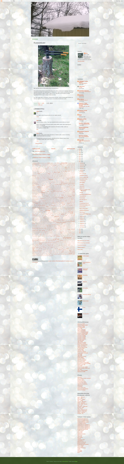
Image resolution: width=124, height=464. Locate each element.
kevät (42, 191)
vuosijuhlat (33, 254)
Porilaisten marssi (72, 220)
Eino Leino (68, 172)
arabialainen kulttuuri (35, 166)
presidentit (73, 221)
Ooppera (52, 215)
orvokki (68, 215)
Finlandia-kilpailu (83, 180)
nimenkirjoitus (45, 213)
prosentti (46, 222)
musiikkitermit (58, 210)
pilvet (41, 220)
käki (39, 198)
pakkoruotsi (49, 216)
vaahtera (67, 248)
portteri (38, 221)
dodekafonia (46, 172)
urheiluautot (37, 248)
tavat (33, 241)
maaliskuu (59, 204)
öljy (49, 255)
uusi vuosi (56, 248)
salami (54, 230)
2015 (80, 154)
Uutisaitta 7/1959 (81, 350)
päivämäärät (53, 224)
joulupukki (44, 184)
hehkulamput (34, 178)
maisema (43, 205)
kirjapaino (47, 192)
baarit (74, 167)
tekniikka (57, 241)
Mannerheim (53, 205)
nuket (74, 213)
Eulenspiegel (46, 174)
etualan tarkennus (37, 174)
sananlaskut (69, 230)
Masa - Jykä (80, 405)
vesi (37, 252)
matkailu (47, 206)
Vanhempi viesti (71, 148)
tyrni (68, 246)
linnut (39, 202)
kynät (33, 198)
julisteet (66, 184)
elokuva (38, 173)
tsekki (52, 245)
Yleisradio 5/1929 (81, 340)
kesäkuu (67, 190)
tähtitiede (40, 247)
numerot (33, 214)
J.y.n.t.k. (36, 4)
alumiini (36, 165)
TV (59, 246)
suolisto (74, 236)
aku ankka (42, 164)
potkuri (58, 221)
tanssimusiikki (57, 240)
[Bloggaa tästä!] (48, 103)
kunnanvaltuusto (43, 196)
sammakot (65, 230)
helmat (46, 178)
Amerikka (39, 165)
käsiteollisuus (48, 198)
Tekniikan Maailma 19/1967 (83, 325)
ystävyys (73, 254)
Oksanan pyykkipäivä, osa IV (83, 422)
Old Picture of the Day (83, 135)
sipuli (48, 234)
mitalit (39, 209)
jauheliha (48, 183)
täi (42, 247)
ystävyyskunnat (34, 255)
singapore (43, 234)
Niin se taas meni (83, 173)
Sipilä (46, 234)
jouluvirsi (51, 184)
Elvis (51, 173)
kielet (48, 191)
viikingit (62, 252)
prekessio (63, 221)
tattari (72, 240)
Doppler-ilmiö (82, 187)
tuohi (74, 245)
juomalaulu (73, 184)
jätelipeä (50, 185)
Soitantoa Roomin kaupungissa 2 (84, 425)
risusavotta (50, 227)
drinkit (52, 172)
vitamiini (49, 253)
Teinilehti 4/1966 (81, 349)
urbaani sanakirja (72, 247)
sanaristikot (73, 230)
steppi (72, 235)
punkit (69, 222)
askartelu (69, 166)
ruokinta (47, 228)
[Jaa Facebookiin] (50, 103)
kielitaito (61, 191)
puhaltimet (64, 222)
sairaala (68, 229)
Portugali (41, 221)
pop (68, 220)
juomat (33, 185)
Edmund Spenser (57, 172)
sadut (52, 229)
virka (36, 253)
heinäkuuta (82, 216)
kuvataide (61, 197)
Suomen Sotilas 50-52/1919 (83, 353)
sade (49, 229)
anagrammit (46, 165)
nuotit (43, 214)
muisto (66, 209)
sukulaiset (54, 236)
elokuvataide (45, 173)
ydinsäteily (55, 254)
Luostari (43, 203)
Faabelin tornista (81, 430)
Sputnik (70, 235)
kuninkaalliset (34, 196)
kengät (41, 190)
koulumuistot (34, 195)
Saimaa (63, 229)
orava (66, 215)
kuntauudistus (53, 196)
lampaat (36, 199)
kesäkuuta (82, 218)
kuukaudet (70, 196)
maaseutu (71, 204)
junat (68, 184)
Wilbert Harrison (51, 254)
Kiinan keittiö (80, 432)
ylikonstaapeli (67, 254)
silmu (36, 234)
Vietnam (47, 252)
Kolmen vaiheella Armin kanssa (84, 124)
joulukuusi (73, 183)
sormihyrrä (46, 235)
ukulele (54, 247)
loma (59, 202)
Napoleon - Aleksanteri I (82, 401)
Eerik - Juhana (80, 400)
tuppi (35, 246)
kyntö (74, 197)
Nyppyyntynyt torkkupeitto (85, 269)
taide (58, 239)
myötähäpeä (73, 210)
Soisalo (71, 234)
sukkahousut (44, 236)
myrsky (70, 210)
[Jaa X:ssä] (49, 103)
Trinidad (43, 245)
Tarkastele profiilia (81, 61)
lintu (41, 202)
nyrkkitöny (55, 214)
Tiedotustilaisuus (83, 196)
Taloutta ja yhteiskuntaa (83, 127)
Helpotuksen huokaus (82, 433)
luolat (39, 203)
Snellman (67, 234)
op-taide (60, 215)
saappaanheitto (36, 229)
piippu (33, 220)
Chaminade (68, 170)
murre (39, 210)
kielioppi (57, 191)
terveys (50, 242)
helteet (55, 178)
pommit (66, 220)
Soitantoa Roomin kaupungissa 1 (84, 424)
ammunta (42, 165)
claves (35, 171)
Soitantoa (79, 438)
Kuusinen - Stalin (81, 407)
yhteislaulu (62, 254)
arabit (40, 166)
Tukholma (55, 245)
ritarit (55, 227)
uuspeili (60, 248)
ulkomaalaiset (60, 247)
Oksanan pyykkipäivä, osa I (83, 418)
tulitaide (62, 245)
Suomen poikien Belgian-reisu (85, 213)
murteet (41, 210)
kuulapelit (73, 196)
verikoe (36, 252)
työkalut (74, 246)
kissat (64, 192)
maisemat (46, 205)
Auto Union (44, 167)
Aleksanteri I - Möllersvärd (82, 406)
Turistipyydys (80, 386)
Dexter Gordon (72, 171)
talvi (33, 240)
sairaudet (34, 230)
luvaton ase (49, 203)
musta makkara (62, 210)
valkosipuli (50, 249)
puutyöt (74, 223)
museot (44, 210)
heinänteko (41, 178)
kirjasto (50, 192)
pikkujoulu (38, 220)
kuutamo (40, 197)
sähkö (42, 239)
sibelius (61, 232)
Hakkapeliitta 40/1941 (82, 330)
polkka (56, 220)
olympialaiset (34, 215)
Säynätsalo (50, 239)
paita (42, 216)
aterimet (72, 166)
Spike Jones (64, 235)
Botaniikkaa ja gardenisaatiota (85, 194)
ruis (74, 227)
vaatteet (39, 249)
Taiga (64, 239)
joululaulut (37, 184)
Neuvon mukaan (81, 445)
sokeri (38, 235)
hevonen (68, 178)
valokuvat (60, 249)
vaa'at (65, 248)
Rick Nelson (44, 227)
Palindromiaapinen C (81, 247)
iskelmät (62, 182)
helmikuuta (82, 225)
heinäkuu (38, 178)
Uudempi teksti (36, 148)
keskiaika (51, 190)
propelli (43, 222)
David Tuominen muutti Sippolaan (85, 91)
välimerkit (37, 254)
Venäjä (70, 250)
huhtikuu (63, 179)
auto (41, 167)
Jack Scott (39, 183)
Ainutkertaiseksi (81, 111)
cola (46, 171)
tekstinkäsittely (64, 241)
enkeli (63, 173)
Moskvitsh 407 (58, 209)
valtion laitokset (72, 249)
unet (66, 247)
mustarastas (66, 210)
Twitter (66, 246)
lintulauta (43, 202)
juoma (70, 184)
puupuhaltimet (59, 223)
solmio (40, 235)
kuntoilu (56, 196)
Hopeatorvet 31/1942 (81, 371)
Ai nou (84, 307)
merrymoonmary (65, 461)
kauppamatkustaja (58, 189)
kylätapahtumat (71, 197)
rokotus (64, 227)
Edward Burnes (63, 172)
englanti (60, 173)
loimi (54, 202)
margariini (60, 205)
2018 (80, 149)
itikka (33, 183)
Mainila (37, 205)
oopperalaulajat (56, 215)
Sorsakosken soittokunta (84, 131)
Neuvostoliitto (70, 211)
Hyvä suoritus (80, 431)
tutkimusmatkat (51, 246)
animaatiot (54, 165)
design (69, 171)
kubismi (55, 195)
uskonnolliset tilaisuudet (46, 248)
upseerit (68, 247)
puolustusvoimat (38, 223)
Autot (66, 167)
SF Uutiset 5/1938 (81, 348)
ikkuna (36, 182)
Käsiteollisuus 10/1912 (82, 343)
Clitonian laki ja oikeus (82, 381)
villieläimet (33, 253)
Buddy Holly (45, 170)
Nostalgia (68, 213)
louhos (67, 202)
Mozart (61, 209)
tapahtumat (61, 240)
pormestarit (34, 221)
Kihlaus (64, 191)
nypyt (52, 214)
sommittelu (43, 235)
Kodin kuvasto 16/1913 (82, 356)
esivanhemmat (73, 173)
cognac (45, 171)
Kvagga (65, 197)
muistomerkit (69, 209)
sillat (34, 234)
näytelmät (62, 214)
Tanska (51, 240)
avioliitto (71, 167)
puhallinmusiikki (59, 222)
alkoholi (65, 164)
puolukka (34, 223)
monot (43, 209)
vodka (59, 253)
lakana (74, 198)
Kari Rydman (81, 99)
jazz (50, 183)
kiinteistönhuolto (69, 191)
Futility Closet (81, 86)
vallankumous (54, 249)
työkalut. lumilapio (35, 247)
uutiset (62, 248)
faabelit (58, 174)
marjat (65, 205)
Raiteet (80, 115)
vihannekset (54, 252)
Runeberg (34, 228)
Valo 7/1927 (80, 369)
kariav (38, 133)
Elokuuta (81, 192)
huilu (68, 179)
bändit (54, 170)
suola (71, 236)
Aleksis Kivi (62, 164)
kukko (59, 195)
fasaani (62, 174)
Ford (71, 174)
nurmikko (50, 214)
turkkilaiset (43, 246)
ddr (63, 171)
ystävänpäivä (39, 255)
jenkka (53, 183)
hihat (36, 179)
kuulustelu (35, 197)
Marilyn (63, 205)
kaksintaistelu (71, 185)
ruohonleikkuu (41, 228)
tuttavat (54, 246)
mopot (51, 209)
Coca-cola (41, 171)
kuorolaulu (61, 196)
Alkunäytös (80, 377)
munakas (73, 209)
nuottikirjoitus (47, 214)
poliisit (50, 220)
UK (46, 247)
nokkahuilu (62, 213)
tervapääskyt (41, 242)
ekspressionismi (72, 172)
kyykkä (37, 198)
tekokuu (60, 241)
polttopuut (63, 220)
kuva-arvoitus (44, 197)
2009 (80, 231)
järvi (44, 185)
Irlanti (59, 182)
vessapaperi (40, 252)
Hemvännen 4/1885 (81, 361)
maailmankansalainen (44, 204)
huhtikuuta (82, 221)
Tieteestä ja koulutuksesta (82, 384)
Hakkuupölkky (82, 182)
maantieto (63, 204)
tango (49, 240)
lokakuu (57, 202)
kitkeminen (68, 192)
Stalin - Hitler (80, 398)
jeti (54, 183)
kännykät (42, 198)
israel (66, 182)
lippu (46, 202)
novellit (71, 213)
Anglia (51, 165)
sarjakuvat (46, 231)
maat (74, 204)
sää (53, 239)
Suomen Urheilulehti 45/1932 (83, 332)
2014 (80, 156)
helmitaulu (52, 178)
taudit (74, 240)
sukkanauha (48, 236)
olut (74, 214)
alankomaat (51, 164)
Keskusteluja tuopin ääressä (83, 388)
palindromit (56, 216)
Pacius (33, 216)
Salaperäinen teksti (81, 439)
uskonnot (51, 248)
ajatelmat (39, 164)
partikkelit (73, 216)
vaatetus (36, 249)
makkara (50, 205)
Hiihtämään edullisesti (87, 294)
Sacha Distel (46, 229)
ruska (65, 228)
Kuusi (38, 197)
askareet (65, 166)
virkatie (41, 253)
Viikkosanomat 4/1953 (82, 342)
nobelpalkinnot (56, 213)
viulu (51, 253)
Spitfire (68, 235)
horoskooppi (60, 179)
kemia (38, 190)
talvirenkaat (36, 240)
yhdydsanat (59, 254)
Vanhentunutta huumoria (84, 210)
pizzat (45, 220)
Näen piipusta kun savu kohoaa (83, 240)
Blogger (76, 461)
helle (44, 178)
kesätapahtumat (38, 191)
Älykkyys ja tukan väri (82, 442)
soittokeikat (35, 235)
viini (71, 252)
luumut (46, 203)
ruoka (45, 228)
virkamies (38, 253)
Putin (47, 223)
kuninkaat (38, 196)
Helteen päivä (80, 249)
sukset (51, 236)
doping (50, 172)
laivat (72, 198)
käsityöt (51, 198)
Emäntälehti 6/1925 (81, 327)
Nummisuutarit (37, 214)
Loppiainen (63, 202)
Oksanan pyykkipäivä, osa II (83, 419)
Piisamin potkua (83, 206)
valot (67, 249)
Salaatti (47, 230)
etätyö (42, 174)
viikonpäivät (65, 252)
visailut (46, 253)
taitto (68, 239)
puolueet (73, 222)
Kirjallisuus (43, 192)
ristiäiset (48, 227)
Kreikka (42, 195)
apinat (69, 165)
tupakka (33, 246)
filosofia (65, 174)
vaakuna (70, 248)
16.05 (38, 116)
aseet (60, 166)
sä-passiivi (35, 239)
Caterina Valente (61, 170)
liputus (51, 202)
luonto (41, 203)
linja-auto (37, 202)
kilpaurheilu (34, 192)
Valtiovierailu (82, 186)
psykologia (54, 222)
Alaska (54, 164)
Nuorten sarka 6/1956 (82, 346)
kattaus (33, 189)
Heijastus (81, 201)
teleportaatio (68, 241)
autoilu (48, 167)
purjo (41, 223)
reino (33, 227)
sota (54, 235)
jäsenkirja (47, 185)
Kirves (62, 192)
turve (48, 246)
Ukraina (51, 247)
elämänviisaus (57, 173)
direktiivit (38, 172)
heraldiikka (62, 178)
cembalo (65, 170)
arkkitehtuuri (53, 166)
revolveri (41, 227)
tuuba (57, 246)
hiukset (55, 179)
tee (40, 241)
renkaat (39, 227)
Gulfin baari (80, 450)
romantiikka (66, 227)
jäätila (56, 185)
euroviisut (55, 174)
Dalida (62, 171)
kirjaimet (39, 192)
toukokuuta (82, 219)
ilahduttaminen (43, 182)
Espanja (33, 174)
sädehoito (39, 239)
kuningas (73, 195)
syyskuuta (82, 168)
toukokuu (37, 245)
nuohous (41, 214)
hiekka (74, 178)
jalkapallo (43, 183)
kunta (49, 196)
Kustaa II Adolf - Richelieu (82, 404)
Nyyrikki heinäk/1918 (81, 329)
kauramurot (62, 189)
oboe (65, 214)
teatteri (35, 241)
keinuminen (68, 189)
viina (69, 252)
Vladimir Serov (56, 253)
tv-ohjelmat (62, 246)
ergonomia (68, 173)
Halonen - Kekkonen (81, 412)
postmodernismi (50, 221)
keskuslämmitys (58, 190)
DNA (43, 172)
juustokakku (39, 185)
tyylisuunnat (70, 246)
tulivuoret (71, 245)
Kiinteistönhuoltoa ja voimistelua (84, 242)
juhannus (61, 184)
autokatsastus (52, 167)
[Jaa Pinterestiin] (52, 103)
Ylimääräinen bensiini (84, 175)
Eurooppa (51, 174)
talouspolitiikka (73, 239)
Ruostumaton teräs (52, 228)
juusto (36, 185)
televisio (72, 241)
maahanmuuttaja (38, 204)
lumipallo (33, 203)
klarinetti (73, 192)
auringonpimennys (35, 167)
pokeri (47, 220)
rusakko (63, 228)
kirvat (60, 192)
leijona (72, 199)
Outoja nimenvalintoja (82, 447)
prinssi (39, 222)
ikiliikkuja (33, 182)
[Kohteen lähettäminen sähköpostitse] (47, 103)
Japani (46, 183)
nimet (48, 213)
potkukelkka (55, 221)
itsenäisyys (36, 183)
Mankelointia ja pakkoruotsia (85, 204)
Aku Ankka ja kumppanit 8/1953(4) (84, 363)
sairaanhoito (73, 229)
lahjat (69, 198)
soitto (33, 235)
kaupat (54, 189)
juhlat (64, 184)
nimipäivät (51, 213)
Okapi (67, 214)
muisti (64, 209)
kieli (49, 191)
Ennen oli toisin (86, 300)
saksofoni (43, 230)
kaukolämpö (36, 189)
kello (36, 190)
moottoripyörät (47, 209)
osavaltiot (71, 215)
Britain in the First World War (84, 136)
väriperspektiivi (41, 254)
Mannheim (57, 205)
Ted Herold (38, 241)
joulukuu (69, 183)
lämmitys (58, 203)
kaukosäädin (40, 189)
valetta (48, 249)
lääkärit (71, 203)
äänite (48, 255)
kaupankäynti (50, 189)
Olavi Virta (71, 214)
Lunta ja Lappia (80, 446)
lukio (69, 202)
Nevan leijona (82, 212)
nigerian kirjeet (37, 213)
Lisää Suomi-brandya (81, 389)
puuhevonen (52, 223)
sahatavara (57, 229)
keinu (65, 189)
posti (43, 221)
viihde (60, 252)
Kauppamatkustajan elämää (83, 429)
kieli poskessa (53, 191)
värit (44, 254)
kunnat (47, 196)
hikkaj (38, 111)
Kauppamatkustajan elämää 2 (83, 444)
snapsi (65, 234)
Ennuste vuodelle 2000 (84, 177)
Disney (41, 172)
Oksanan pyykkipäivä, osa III (83, 421)
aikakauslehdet (64, 163)
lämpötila (61, 203)
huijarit (66, 179)
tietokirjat (40, 243)
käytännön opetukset (56, 198)
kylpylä (67, 197)
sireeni (50, 234)
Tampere (46, 240)
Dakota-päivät (80, 385)
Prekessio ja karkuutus (82, 245)
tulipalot (59, 245)
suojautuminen (68, 236)
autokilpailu (55, 167)
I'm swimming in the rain (84, 203)
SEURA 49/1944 (81, 357)
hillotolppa (44, 179)
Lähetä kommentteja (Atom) (40, 151)
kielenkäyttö (45, 191)
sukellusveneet (39, 236)
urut (39, 248)
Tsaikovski (49, 245)
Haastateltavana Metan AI (83, 100)
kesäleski (70, 190)
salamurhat (56, 230)
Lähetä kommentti (38, 143)
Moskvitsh (54, 209)
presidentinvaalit (68, 221)
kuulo (33, 197)
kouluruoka (38, 195)
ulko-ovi (57, 247)
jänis (42, 185)
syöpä (33, 239)
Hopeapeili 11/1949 (81, 358)
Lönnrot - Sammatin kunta (82, 409)
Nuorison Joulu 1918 (81, 364)
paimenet (40, 216)
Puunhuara (82, 184)
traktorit (40, 245)
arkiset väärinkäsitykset (47, 166)
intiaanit (57, 182)
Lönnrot (74, 203)
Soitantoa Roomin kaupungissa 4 (84, 428)
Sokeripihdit (80, 451)
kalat (74, 185)
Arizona (42, 166)
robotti (57, 227)
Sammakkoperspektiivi (82, 423)
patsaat (44, 217)
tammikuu (43, 240)
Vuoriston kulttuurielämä (82, 382)
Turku (46, 246)
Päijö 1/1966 (80, 355)
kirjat (52, 192)
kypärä (35, 198)
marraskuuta (82, 164)
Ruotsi (56, 228)
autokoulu (59, 167)
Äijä (37, 120)
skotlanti (63, 234)
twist (64, 246)
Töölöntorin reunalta (83, 110)
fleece (67, 174)
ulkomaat (64, 247)
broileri (42, 170)
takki (69, 239)
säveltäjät (47, 239)
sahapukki (54, 229)
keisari (71, 189)
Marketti (68, 205)
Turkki (41, 246)
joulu (62, 183)
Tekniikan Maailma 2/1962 (82, 347)
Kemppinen (81, 94)
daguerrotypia (58, 171)
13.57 (38, 141)
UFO (43, 247)
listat (53, 202)
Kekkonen (34, 190)
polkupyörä (59, 220)
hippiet (48, 179)
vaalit (33, 249)
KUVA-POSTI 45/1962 (82, 351)
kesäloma (73, 190)
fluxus (69, 174)
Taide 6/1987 (80, 328)
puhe (67, 222)
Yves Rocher (43, 255)
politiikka (52, 220)
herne (65, 178)
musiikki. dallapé (53, 210)
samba (63, 230)
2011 (80, 161)
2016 (80, 152)
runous (37, 228)
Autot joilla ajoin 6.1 (83, 199)
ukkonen (49, 247)
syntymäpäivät (67, 238)
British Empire (39, 170)
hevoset (71, 178)
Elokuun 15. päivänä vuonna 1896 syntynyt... (85, 190)
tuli (57, 245)
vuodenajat (70, 253)
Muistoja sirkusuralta (81, 443)
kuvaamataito (48, 197)
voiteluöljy (63, 253)
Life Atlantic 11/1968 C (82, 337)
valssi (69, 249)
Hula (70, 179)
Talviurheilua (85, 275)
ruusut (74, 228)
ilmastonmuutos (48, 182)
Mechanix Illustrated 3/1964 (83, 333)
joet (55, 183)
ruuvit (33, 229)
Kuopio (59, 196)
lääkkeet (68, 203)
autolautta (62, 167)
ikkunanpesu (39, 182)
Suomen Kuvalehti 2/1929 (82, 334)
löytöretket (33, 204)
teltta (74, 241)
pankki (63, 216)
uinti (45, 247)
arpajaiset (57, 166)
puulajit (55, 223)
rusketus (67, 228)
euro (49, 174)
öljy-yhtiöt (51, 255)
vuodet (74, 253)
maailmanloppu (50, 204)
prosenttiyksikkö (50, 222)
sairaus (37, 230)
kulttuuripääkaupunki (68, 195)
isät (72, 182)
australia (39, 167)
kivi (71, 192)
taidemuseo (61, 239)
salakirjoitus (50, 230)
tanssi (54, 240)
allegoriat (33, 165)
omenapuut (49, 215)
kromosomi (51, 195)
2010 (80, 229)
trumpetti (45, 245)
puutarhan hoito (65, 223)
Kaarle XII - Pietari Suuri (82, 411)
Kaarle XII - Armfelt (81, 399)
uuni (53, 248)
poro (36, 221)
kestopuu (62, 190)
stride (74, 235)
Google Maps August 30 (83, 83)
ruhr (73, 227)
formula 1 (73, 174)
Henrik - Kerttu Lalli (81, 397)
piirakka (35, 220)
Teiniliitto (48, 241)
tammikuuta (82, 226)
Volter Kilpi (66, 253)
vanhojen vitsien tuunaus (37, 250)
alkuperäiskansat (69, 164)
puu (49, 223)
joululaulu (33, 184)
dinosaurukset (34, 172)
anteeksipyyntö (63, 165)
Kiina (66, 191)
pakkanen (45, 216)
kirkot (56, 192)
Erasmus (65, 173)
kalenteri (39, 186)
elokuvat (42, 173)
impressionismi (53, 182)
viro (43, 253)
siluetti (38, 234)
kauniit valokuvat (45, 189)
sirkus (52, 234)
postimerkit (45, 221)
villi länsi (73, 252)
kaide (65, 185)
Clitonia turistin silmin (82, 387)
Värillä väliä (80, 436)
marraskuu (71, 205)
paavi (74, 215)
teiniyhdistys (52, 241)
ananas (49, 165)
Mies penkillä (80, 437)
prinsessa (36, 222)
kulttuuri (62, 195)
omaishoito (42, 215)
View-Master (50, 252)
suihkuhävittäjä (34, 236)
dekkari (65, 171)
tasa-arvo (68, 240)
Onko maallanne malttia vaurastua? (84, 378)
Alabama (48, 164)
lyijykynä (56, 203)
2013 (80, 158)
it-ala (74, 182)
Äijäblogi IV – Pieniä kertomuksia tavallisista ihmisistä (83, 104)
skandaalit (59, 234)
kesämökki (33, 191)
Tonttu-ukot (81, 132)
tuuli (58, 246)
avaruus (68, 167)
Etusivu (53, 148)
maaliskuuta (82, 223)
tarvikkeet (65, 240)
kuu (64, 196)
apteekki (73, 165)
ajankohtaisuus (35, 164)
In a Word (80, 87)
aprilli (71, 165)
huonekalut (73, 179)
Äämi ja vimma (81, 95)
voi (61, 253)
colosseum (49, 171)
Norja (65, 213)
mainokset (40, 205)
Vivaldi (53, 253)
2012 (80, 159)
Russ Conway (71, 228)
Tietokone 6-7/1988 (81, 326)
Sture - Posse (80, 408)
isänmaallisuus (70, 182)
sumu (65, 236)
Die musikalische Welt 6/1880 (83, 362)
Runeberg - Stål (80, 413)
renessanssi (36, 227)
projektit (41, 222)
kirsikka (58, 192)
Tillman (80, 114)
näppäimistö (59, 214)
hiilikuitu (40, 179)
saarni (43, 229)
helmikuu (49, 178)
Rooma (70, 227)
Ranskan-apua (82, 197)
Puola (71, 222)
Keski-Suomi (47, 190)
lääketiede (65, 203)
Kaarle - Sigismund (81, 402)
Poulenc (60, 221)
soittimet (73, 234)
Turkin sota (38, 246)
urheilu (33, 248)
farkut (60, 174)
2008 (80, 232)
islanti (65, 182)
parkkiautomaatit (69, 216)
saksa (40, 230)
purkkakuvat (44, 223)
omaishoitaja (39, 215)
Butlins (48, 170)
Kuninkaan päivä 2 (81, 380)
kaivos (67, 185)
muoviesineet (36, 210)
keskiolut (54, 190)
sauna (61, 231)
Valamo (41, 249)
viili (67, 252)
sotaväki (57, 235)
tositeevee (33, 245)
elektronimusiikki (34, 173)
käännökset (61, 198)
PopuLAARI (81, 139)
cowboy (55, 171)
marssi (74, 205)
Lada (68, 198)
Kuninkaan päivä (81, 379)
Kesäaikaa (82, 171)
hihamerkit (33, 179)
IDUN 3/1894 (80, 354)
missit (37, 209)
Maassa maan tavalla (84, 208)
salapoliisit (60, 230)
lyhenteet (53, 203)
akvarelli (45, 164)
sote (59, 235)
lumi (71, 202)
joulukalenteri (65, 183)
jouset (53, 184)
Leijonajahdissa (80, 440)
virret (44, 253)
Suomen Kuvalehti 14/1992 (83, 367)
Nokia (60, 213)
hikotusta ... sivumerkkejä (84, 123)
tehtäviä (46, 241)
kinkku (37, 192)
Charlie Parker (73, 170)
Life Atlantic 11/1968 (81, 335)
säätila (55, 239)
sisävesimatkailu (55, 234)
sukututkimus (58, 236)
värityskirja (46, 254)
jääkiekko (53, 185)
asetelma (62, 166)
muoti (33, 210)
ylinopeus (70, 254)
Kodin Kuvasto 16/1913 (82, 360)
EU (43, 174)
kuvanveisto (57, 197)
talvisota (39, 240)
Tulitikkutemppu (86, 255)
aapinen (48, 163)
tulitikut (69, 245)
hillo (42, 179)
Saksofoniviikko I (86, 313)
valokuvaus (64, 249)
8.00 (37, 129)
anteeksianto (58, 165)
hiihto (38, 179)
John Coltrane (58, 183)
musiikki (47, 210)
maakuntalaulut (55, 204)
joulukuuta (82, 163)
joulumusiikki (41, 184)
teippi (55, 241)
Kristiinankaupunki (46, 195)
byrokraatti (51, 170)
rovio (71, 227)
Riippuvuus (85, 281)
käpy (44, 198)
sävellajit (44, 239)
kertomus (43, 190)
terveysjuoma (54, 242)
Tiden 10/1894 (80, 341)
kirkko (54, 192)
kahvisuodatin (62, 185)
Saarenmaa (40, 229)
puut (41, 104)
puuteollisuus (70, 223)
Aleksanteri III (57, 164)
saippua (66, 229)
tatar (70, 240)
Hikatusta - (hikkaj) (82, 118)
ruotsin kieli (60, 228)
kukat (57, 195)
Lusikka (79, 449)
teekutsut (43, 241)
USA (41, 248)
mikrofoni (35, 209)
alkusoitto (73, 164)
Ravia (79, 452)
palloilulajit (60, 216)
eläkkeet (53, 173)
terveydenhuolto (46, 242)
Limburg (33, 202)
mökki (39, 104)
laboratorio (65, 198)
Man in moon (80, 435)
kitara (66, 192)
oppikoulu (63, 215)
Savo (63, 231)
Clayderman (38, 171)
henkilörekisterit (59, 178)
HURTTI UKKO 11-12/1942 (83, 370)
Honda (57, 179)
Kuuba (66, 196)
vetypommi (44, 252)
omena (46, 215)
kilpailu (73, 191)
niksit (42, 213)
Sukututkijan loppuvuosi (84, 90)
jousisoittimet (56, 184)
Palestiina (52, 216)
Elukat (49, 173)
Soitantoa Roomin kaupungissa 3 (84, 426)
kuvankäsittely (53, 197)
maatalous (33, 205)
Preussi (33, 222)
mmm (41, 209)
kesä (64, 190)
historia (51, 179)
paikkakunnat (37, 216)
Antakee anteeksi (82, 128)
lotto (65, 202)
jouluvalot (48, 184)
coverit (52, 171)
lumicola (73, 202)
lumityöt (36, 203)
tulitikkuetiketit (65, 245)
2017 (80, 150)
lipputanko (48, 202)
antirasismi (66, 165)
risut (53, 227)
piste (43, 220)
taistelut (66, 239)
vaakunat (73, 248)
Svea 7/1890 (80, 365)
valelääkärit (44, 249)
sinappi (40, 234)
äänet (46, 255)
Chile (33, 171)
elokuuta (81, 170)
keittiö (74, 189)
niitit (40, 213)
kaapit (58, 185)
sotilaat (61, 235)
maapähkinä (67, 204)
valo (57, 249)
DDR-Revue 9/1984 (81, 323)
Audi (74, 166)
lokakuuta (82, 166)
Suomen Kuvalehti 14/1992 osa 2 (84, 368)
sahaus (61, 229)
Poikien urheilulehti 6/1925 (82, 344)
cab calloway (57, 170)
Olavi (69, 214)
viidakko (57, 252)
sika (32, 234)
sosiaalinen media (51, 235)
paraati (66, 216)
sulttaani (62, 236)
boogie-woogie (34, 170)
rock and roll (60, 227)
